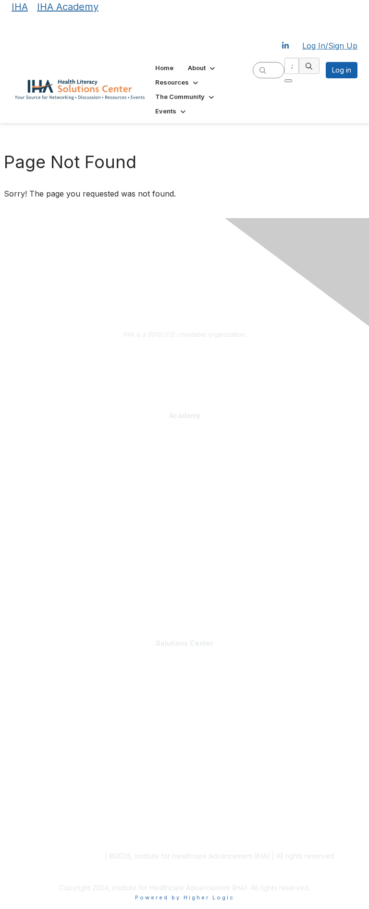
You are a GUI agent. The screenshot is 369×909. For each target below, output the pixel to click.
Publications (29, 561)
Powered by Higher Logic (184, 897)
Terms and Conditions (68, 856)
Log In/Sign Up (329, 45)
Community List (34, 677)
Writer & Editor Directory (47, 705)
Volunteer (25, 714)
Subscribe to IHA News (185, 384)
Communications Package (50, 468)
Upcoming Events (37, 747)
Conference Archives (43, 798)
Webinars (25, 604)
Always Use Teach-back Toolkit (59, 552)
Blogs (19, 789)
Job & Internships (37, 696)
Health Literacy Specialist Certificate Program (79, 449)
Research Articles (37, 807)
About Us (184, 355)
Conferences (31, 585)
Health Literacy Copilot (45, 543)
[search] (263, 69)
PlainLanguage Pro (39, 458)
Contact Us (184, 370)
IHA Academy (67, 6)
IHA (20, 6)
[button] (202, 68)
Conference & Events (44, 576)
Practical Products (41, 533)
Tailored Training (36, 502)
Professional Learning (47, 439)
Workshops (28, 595)
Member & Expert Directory (52, 686)
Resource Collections (43, 817)
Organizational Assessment (52, 492)
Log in (341, 70)
